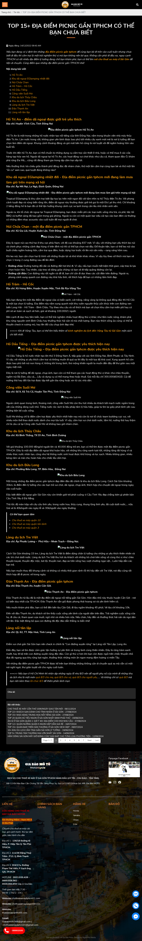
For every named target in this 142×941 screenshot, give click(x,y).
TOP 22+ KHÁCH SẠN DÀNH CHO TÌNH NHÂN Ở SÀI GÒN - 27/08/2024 (42, 711)
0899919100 (17, 930)
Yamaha (76, 815)
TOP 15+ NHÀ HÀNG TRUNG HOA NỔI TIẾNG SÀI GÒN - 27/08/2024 (40, 715)
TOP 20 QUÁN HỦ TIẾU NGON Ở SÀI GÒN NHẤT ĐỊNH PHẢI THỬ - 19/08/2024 (45, 718)
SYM (75, 824)
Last (97, 740)
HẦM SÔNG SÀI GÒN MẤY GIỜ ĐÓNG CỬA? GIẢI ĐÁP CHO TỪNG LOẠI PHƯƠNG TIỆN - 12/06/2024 (55, 736)
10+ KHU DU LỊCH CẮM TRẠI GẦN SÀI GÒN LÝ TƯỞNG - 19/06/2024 (40, 730)
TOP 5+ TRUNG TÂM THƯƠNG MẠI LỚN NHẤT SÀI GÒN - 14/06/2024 (41, 733)
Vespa (75, 819)
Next (90, 740)
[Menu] (5, 4)
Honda (76, 810)
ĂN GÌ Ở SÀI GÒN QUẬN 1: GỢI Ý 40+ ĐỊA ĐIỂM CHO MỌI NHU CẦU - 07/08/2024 (47, 721)
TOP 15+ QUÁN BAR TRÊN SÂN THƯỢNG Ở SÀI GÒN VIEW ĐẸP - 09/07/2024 (45, 727)
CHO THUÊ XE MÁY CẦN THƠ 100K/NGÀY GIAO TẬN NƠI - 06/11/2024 (42, 708)
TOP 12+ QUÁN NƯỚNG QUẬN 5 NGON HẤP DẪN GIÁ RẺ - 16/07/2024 (42, 724)
